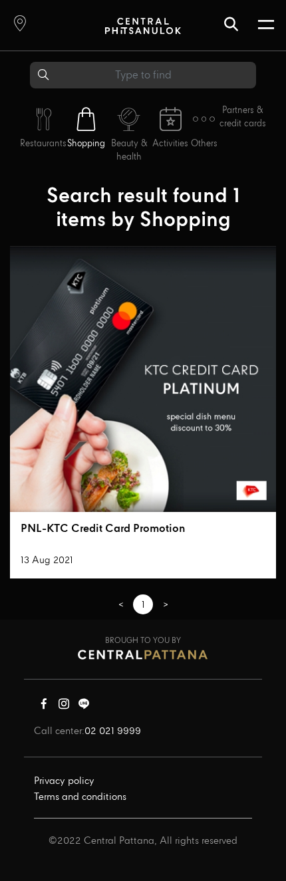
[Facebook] (44, 706)
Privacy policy (64, 781)
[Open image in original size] (142, 25)
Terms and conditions (80, 797)
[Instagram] (64, 706)
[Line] (83, 706)
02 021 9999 (112, 731)
